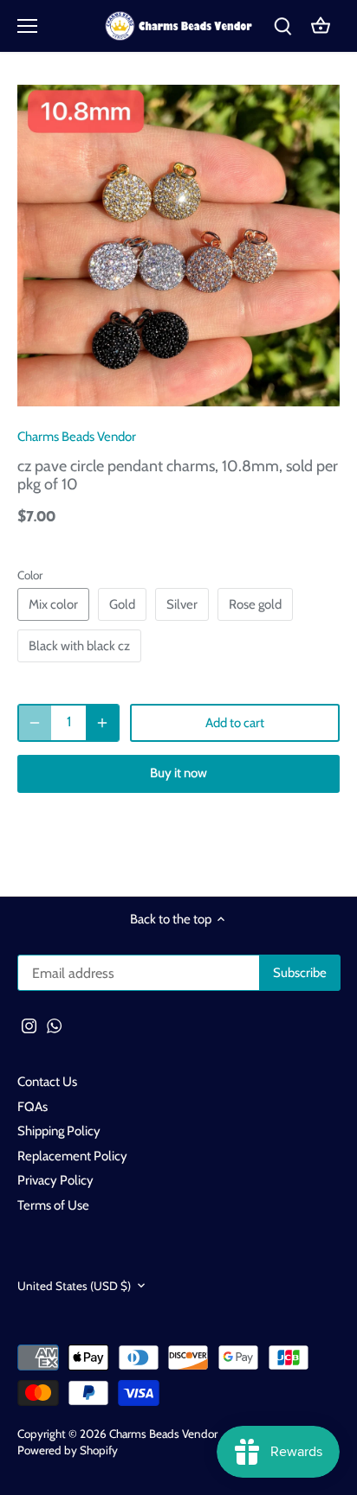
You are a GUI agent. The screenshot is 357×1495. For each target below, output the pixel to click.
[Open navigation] (27, 26)
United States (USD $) (74, 1286)
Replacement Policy (72, 1156)
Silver (182, 604)
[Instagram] (29, 1025)
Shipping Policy (59, 1131)
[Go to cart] (320, 26)
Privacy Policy (55, 1180)
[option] (178, 245)
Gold (122, 604)
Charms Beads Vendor (76, 436)
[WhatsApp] (54, 1025)
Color (29, 575)
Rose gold (255, 604)
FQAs (32, 1107)
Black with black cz (79, 646)
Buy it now (178, 773)
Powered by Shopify (67, 1450)
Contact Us (47, 1081)
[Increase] (102, 723)
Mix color (53, 604)
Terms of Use (53, 1205)
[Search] (282, 26)
